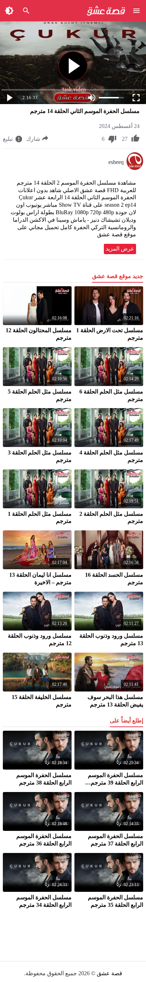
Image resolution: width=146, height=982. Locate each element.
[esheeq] (135, 168)
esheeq (116, 162)
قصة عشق (109, 973)
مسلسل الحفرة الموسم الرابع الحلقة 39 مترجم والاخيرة (115, 782)
